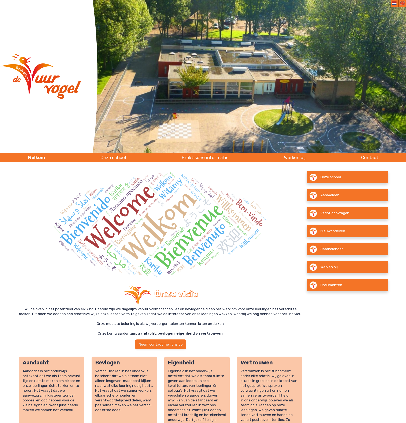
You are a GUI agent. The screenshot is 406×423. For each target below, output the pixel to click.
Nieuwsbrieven (332, 231)
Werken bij (295, 157)
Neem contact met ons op (161, 344)
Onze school (113, 157)
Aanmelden (329, 195)
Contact (369, 157)
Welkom (36, 157)
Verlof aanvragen (334, 213)
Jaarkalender (331, 249)
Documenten (331, 285)
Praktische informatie (205, 157)
